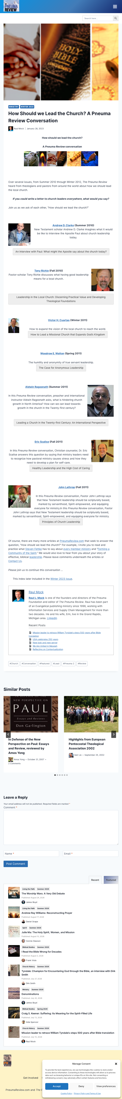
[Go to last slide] (8, 734)
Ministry (13, 107)
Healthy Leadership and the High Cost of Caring (61, 468)
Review (82, 663)
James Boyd (31, 902)
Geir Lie (78, 755)
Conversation (29, 663)
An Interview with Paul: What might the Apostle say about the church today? (61, 251)
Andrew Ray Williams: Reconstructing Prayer (47, 912)
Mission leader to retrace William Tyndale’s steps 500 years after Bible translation (68, 1032)
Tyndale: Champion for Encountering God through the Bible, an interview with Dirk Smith (68, 973)
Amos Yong (19, 759)
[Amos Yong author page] (10, 759)
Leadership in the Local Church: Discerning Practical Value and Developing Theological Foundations (61, 299)
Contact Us (15, 561)
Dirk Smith (30, 983)
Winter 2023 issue (61, 578)
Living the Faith (28, 889)
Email (68, 853)
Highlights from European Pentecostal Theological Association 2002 (87, 744)
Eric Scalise (42, 441)
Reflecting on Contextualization (48, 649)
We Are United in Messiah (45, 646)
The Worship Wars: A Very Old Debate (43, 893)
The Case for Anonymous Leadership (61, 367)
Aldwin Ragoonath (36, 386)
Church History (28, 967)
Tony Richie (41, 270)
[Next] (113, 734)
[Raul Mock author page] (10, 128)
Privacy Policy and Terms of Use (87, 1093)
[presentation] (31, 714)
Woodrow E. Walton (52, 353)
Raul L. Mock (36, 597)
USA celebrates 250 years (45, 639)
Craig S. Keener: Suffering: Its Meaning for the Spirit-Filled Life (57, 1013)
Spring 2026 (42, 1009)
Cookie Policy (66, 1093)
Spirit (24, 928)
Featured (44, 663)
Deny (81, 1086)
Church (14, 663)
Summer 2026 (43, 889)
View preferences (106, 1086)
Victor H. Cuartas (59, 320)
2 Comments (14, 763)
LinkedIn (52, 618)
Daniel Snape (32, 921)
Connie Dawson (33, 941)
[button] (116, 1063)
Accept (57, 1086)
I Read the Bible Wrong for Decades (42, 951)
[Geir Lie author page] (71, 755)
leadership (35, 557)
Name (9, 853)
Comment (10, 807)
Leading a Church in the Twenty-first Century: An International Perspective (61, 422)
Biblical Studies (28, 947)
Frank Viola (31, 960)
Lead (56, 663)
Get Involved (30, 1077)
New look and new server (45, 642)
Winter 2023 (27, 107)
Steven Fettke (33, 548)
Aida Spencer (32, 1022)
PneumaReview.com (72, 540)
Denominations (30, 994)
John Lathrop (66, 487)
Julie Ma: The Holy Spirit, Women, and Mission (48, 932)
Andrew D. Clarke (63, 225)
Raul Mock (19, 128)
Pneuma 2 (68, 663)
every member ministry (77, 548)
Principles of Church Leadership (61, 521)
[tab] (55, 775)
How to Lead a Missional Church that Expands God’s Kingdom (68, 334)
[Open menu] (114, 6)
